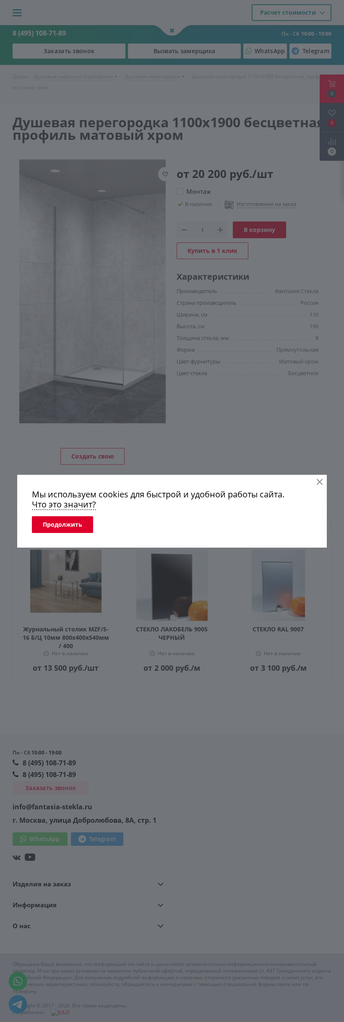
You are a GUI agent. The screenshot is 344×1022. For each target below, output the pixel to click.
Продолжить (62, 524)
